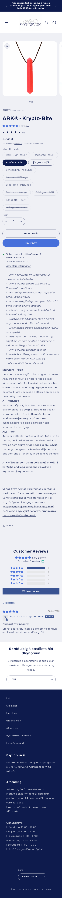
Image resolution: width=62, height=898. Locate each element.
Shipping (18, 143)
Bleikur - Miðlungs (18, 193)
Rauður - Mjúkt (15, 162)
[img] (10, 611)
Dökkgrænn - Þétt (18, 208)
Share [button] (9, 525)
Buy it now (31, 243)
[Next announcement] (55, 5)
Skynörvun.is (25, 889)
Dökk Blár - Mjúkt (18, 156)
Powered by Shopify (41, 889)
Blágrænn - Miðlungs (20, 186)
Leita (9, 698)
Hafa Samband (15, 743)
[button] (6, 22)
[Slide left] (23, 102)
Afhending (12, 728)
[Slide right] (38, 102)
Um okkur (11, 713)
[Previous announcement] (6, 5)
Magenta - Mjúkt (46, 156)
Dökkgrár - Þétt (47, 193)
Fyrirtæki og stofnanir (18, 735)
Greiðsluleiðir (13, 721)
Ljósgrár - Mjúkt (41, 162)
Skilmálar (11, 706)
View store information (18, 266)
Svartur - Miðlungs (18, 178)
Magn (5, 215)
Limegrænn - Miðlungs (21, 171)
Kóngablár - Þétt (17, 201)
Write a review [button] (31, 591)
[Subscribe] (51, 679)
